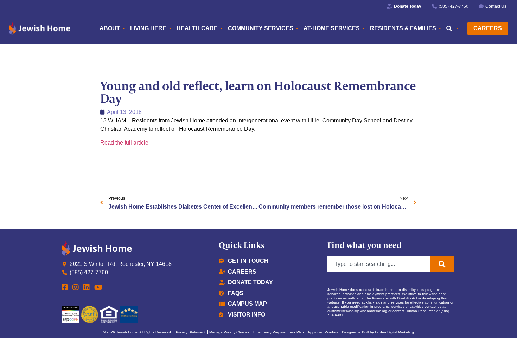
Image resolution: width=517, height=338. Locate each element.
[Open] (457, 28)
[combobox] (378, 264)
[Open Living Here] (170, 28)
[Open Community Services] (297, 28)
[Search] (442, 264)
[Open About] (124, 28)
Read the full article (124, 143)
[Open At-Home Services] (364, 28)
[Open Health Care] (221, 28)
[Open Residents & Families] (440, 28)
